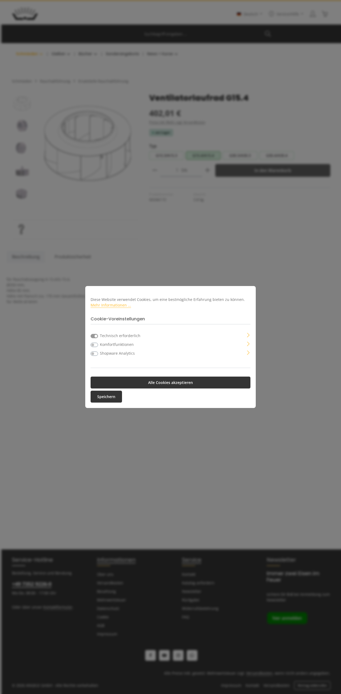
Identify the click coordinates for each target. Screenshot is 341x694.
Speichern (106, 396)
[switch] (94, 345)
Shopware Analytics (117, 353)
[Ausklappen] (248, 334)
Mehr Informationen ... (111, 305)
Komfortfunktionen (117, 344)
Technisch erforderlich (120, 335)
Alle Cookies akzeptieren (170, 382)
